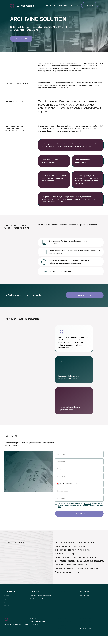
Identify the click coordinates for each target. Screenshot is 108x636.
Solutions (63, 5)
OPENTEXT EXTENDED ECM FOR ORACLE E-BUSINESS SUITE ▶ (79, 561)
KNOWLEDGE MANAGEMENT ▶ (67, 572)
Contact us (89, 5)
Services (74, 5)
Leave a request (21, 39)
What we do (50, 5)
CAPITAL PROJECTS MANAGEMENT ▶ (70, 546)
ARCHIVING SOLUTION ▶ (65, 554)
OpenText (7, 599)
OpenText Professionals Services (41, 596)
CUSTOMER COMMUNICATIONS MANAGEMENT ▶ (74, 543)
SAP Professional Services (39, 599)
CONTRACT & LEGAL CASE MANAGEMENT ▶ (72, 565)
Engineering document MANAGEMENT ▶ (72, 550)
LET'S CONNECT (79, 514)
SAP (5, 602)
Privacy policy (87, 503)
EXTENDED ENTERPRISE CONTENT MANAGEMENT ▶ (75, 557)
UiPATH (6, 605)
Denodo (7, 596)
